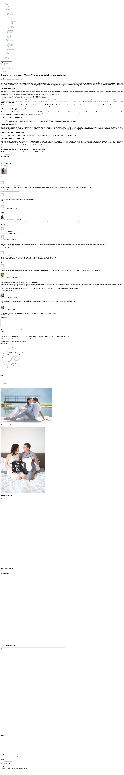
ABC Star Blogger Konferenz (30, 82)
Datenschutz (6, 58)
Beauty (7, 50)
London (13, 19)
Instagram (52, 101)
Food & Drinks (9, 34)
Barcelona (13, 21)
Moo (118, 101)
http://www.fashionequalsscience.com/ (10, 191)
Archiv (2, 762)
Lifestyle (8, 43)
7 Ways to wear (12, 6)
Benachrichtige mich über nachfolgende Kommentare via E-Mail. (17, 339)
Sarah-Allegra (8, 154)
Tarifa (12, 23)
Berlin (12, 18)
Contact (5, 56)
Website (2, 334)
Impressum (3, 773)
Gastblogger (9, 53)
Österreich (10, 14)
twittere (23, 120)
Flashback (10, 10)
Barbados (10, 32)
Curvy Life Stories (5, 225)
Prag (12, 22)
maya (5, 268)
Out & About (11, 37)
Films (9, 47)
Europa (10, 17)
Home (4, 1)
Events (10, 48)
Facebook (32, 101)
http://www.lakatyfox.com (7, 203)
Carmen (5, 297)
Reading (10, 45)
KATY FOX (6, 197)
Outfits (7, 5)
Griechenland (14, 25)
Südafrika (10, 28)
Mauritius (10, 31)
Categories (5, 3)
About (4, 54)
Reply (2, 185)
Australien (10, 30)
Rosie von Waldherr (8, 219)
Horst (5, 277)
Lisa (4, 309)
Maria (5, 239)
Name (2, 329)
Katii (1, 176)
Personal (8, 9)
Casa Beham (9, 8)
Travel (7, 13)
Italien (12, 26)
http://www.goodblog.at (12, 304)
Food (9, 35)
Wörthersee (14, 16)
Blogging (10, 44)
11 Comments (4, 165)
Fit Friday (10, 40)
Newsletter (6, 57)
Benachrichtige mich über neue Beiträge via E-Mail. (14, 341)
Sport (7, 39)
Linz (7, 52)
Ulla (5, 231)
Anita (5, 208)
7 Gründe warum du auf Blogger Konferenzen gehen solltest (65, 83)
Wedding (8, 41)
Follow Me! (3, 771)
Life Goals (10, 12)
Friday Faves (11, 49)
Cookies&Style (7, 255)
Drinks (9, 36)
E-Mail (2, 331)
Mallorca (13, 27)
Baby (7, 4)
